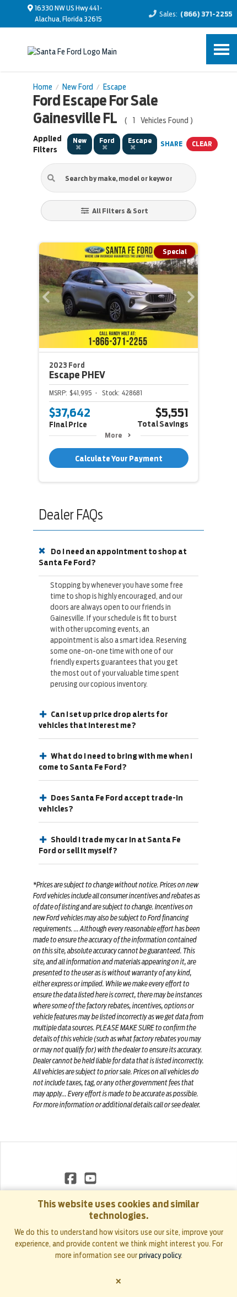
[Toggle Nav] (221, 49)
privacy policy (160, 1255)
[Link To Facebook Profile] (71, 1177)
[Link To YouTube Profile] (90, 1177)
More (113, 435)
